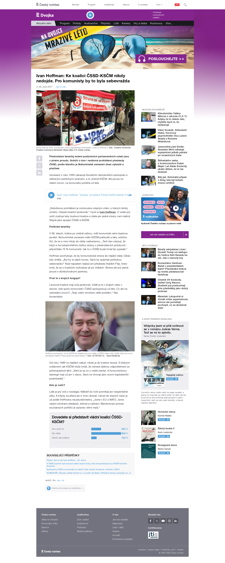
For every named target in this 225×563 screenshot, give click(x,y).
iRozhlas (75, 5)
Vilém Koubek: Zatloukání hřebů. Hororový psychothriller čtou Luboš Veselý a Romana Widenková (172, 136)
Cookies (141, 550)
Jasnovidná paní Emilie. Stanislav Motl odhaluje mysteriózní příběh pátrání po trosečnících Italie (172, 151)
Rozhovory (156, 23)
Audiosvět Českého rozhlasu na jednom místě (161, 223)
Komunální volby (50, 523)
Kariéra (116, 531)
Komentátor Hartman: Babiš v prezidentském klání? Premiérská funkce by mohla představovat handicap (172, 269)
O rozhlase (143, 5)
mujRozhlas (109, 5)
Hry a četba (140, 23)
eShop (45, 531)
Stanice (126, 5)
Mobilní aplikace (85, 531)
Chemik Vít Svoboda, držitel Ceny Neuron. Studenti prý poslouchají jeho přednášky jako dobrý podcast (173, 285)
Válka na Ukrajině (50, 519)
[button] (130, 195)
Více (169, 23)
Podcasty (81, 527)
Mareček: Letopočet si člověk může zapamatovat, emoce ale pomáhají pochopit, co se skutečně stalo (173, 302)
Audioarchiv (158, 15)
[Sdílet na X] (39, 166)
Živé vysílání (148, 212)
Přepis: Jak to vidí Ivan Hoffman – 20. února (66, 460)
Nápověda (117, 523)
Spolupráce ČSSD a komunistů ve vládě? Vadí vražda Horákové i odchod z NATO (83, 469)
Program (91, 5)
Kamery (156, 18)
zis (63, 480)
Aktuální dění (43, 23)
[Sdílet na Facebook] (39, 159)
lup (58, 480)
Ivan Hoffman (108, 212)
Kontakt (116, 535)
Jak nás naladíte (120, 519)
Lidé (116, 23)
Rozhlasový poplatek (123, 539)
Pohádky (147, 207)
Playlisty (106, 23)
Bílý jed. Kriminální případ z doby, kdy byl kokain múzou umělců (172, 180)
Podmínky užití (168, 550)
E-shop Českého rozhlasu (157, 319)
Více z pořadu (150, 245)
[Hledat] (185, 4)
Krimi (160, 202)
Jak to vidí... (61, 87)
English (180, 550)
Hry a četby (148, 202)
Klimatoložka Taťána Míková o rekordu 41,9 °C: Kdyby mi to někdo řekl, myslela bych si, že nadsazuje (172, 119)
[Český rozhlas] (47, 4)
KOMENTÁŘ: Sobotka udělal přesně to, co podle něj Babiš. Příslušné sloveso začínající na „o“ (89, 473)
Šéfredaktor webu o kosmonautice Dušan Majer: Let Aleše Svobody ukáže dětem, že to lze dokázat (172, 166)
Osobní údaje (153, 550)
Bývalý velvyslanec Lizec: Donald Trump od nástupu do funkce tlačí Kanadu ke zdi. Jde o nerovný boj (172, 253)
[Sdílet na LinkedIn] (39, 173)
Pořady (77, 23)
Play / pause (51, 195)
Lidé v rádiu (118, 527)
